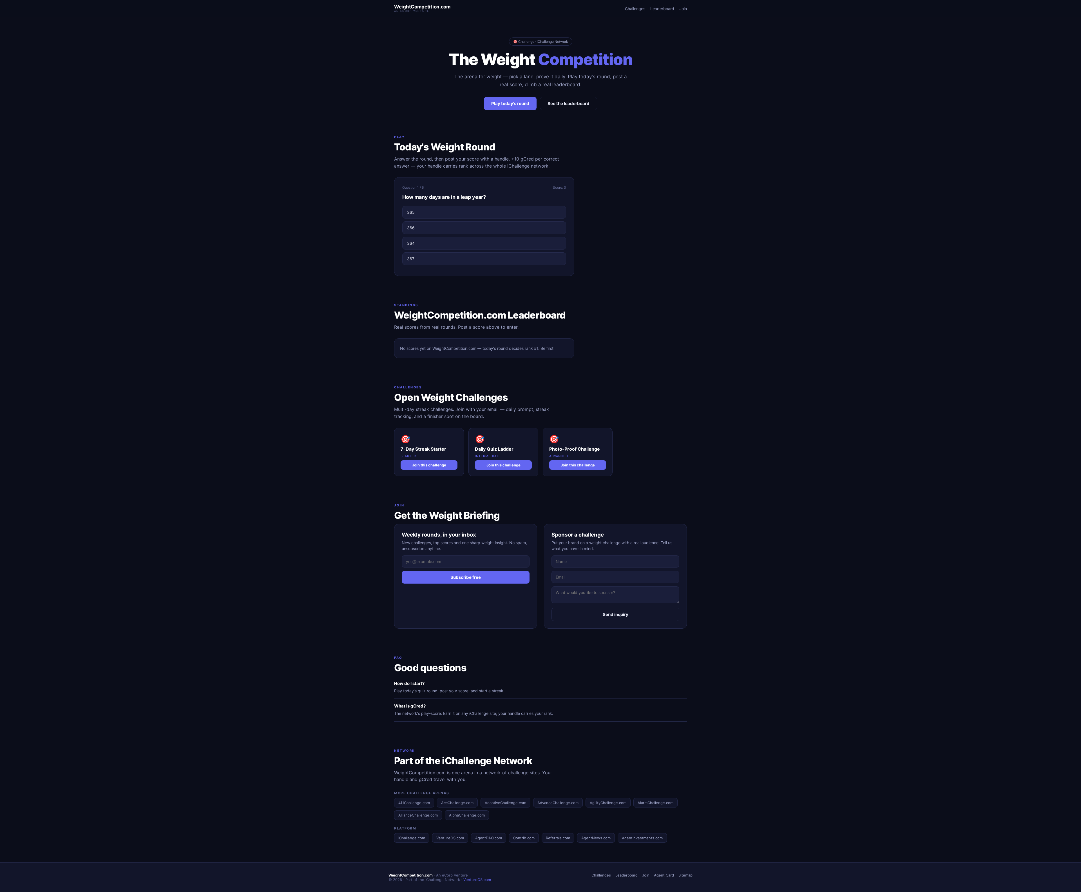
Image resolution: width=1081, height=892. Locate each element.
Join (683, 8)
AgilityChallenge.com (608, 802)
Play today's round (510, 103)
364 (411, 243)
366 (411, 227)
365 (411, 212)
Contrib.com (524, 838)
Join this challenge (429, 465)
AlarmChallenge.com (655, 802)
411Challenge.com (414, 802)
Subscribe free (465, 577)
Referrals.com (558, 838)
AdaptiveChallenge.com (505, 802)
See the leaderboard (568, 103)
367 (410, 258)
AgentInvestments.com (642, 838)
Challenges (635, 8)
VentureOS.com (450, 838)
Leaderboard (662, 8)
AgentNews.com (596, 838)
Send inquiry (615, 614)
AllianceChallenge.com (418, 815)
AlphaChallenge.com (467, 815)
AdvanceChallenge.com (558, 802)
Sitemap (685, 875)
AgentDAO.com (488, 838)
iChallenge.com (411, 838)
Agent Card (664, 875)
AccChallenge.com (457, 802)
